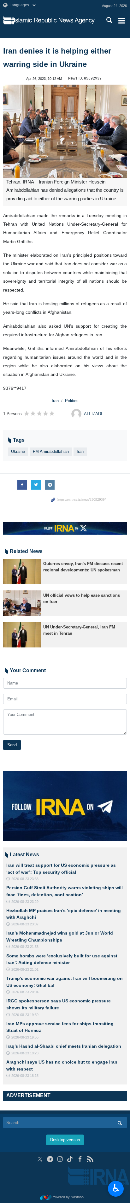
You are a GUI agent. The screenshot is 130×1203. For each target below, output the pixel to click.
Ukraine (18, 451)
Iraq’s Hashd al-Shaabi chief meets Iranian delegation (63, 1046)
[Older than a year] (22, 571)
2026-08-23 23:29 (24, 902)
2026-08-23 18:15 (24, 1076)
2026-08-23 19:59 (24, 1015)
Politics (72, 400)
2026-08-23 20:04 (24, 992)
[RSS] (90, 1159)
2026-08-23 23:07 (24, 924)
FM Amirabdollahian (51, 451)
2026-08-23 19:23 (24, 1053)
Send (12, 745)
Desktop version (65, 1139)
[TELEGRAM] (50, 1159)
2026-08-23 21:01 (24, 969)
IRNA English (54, 20)
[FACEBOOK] (80, 1159)
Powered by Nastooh (67, 1197)
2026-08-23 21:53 (24, 947)
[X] (40, 1159)
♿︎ (116, 1188)
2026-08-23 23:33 (24, 879)
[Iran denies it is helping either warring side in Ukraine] (65, 131)
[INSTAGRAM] (60, 1159)
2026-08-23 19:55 (24, 1037)
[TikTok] (70, 1159)
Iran (55, 400)
